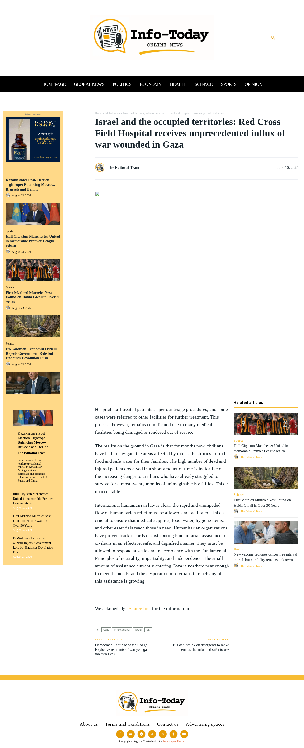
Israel (138, 629)
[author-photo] (9, 195)
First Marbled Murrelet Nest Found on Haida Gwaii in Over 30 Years (33, 297)
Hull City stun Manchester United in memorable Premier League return (33, 240)
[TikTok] (152, 734)
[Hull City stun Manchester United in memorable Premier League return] (33, 270)
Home (98, 113)
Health (238, 549)
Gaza (106, 629)
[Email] (77, 160)
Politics (10, 343)
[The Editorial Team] (101, 167)
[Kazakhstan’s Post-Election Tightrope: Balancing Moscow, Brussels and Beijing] (33, 214)
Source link (140, 608)
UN (148, 629)
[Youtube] (184, 734)
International (122, 629)
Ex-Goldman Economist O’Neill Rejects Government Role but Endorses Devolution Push (31, 353)
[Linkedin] (77, 149)
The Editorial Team (32, 453)
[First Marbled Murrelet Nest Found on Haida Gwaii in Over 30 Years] (33, 326)
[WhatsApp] (77, 138)
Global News (112, 113)
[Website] (173, 734)
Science (10, 287)
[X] (77, 127)
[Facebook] (77, 116)
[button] (273, 38)
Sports (9, 231)
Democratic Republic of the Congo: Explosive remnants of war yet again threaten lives (122, 649)
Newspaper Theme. (174, 741)
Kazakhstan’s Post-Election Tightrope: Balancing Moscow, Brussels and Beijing (30, 184)
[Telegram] (77, 172)
